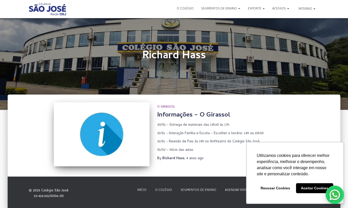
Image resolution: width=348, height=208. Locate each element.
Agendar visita (237, 190)
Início (141, 190)
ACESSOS (279, 8)
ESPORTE (255, 8)
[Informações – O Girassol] (102, 134)
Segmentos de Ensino (219, 8)
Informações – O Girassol (193, 115)
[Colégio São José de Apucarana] (47, 9)
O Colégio (185, 8)
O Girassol (166, 107)
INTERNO (305, 9)
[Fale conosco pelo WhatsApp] (335, 195)
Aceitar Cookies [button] (314, 188)
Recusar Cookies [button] (275, 188)
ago (195, 158)
